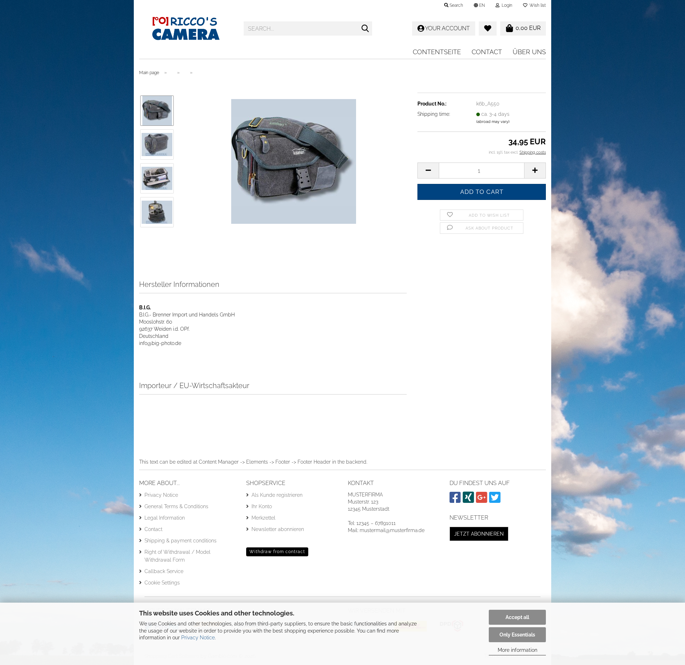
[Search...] (365, 29)
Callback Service (163, 571)
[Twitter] (495, 500)
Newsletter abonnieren (278, 529)
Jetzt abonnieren (479, 534)
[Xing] (469, 500)
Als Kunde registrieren (277, 495)
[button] (479, 5)
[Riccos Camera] (186, 28)
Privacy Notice (198, 637)
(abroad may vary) (492, 121)
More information (517, 650)
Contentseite (437, 52)
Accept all (517, 617)
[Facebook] (456, 500)
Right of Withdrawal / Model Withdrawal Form (177, 556)
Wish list (536, 5)
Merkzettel (263, 518)
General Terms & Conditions (176, 506)
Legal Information (164, 518)
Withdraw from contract (277, 551)
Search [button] (455, 5)
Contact (487, 52)
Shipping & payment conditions (180, 540)
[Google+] (482, 500)
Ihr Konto (262, 506)
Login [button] (505, 5)
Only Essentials (517, 635)
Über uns (529, 52)
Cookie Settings (162, 583)
